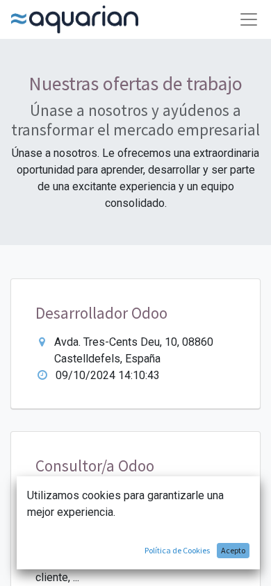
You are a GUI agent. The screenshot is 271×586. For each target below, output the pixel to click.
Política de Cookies (177, 550)
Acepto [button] (233, 550)
